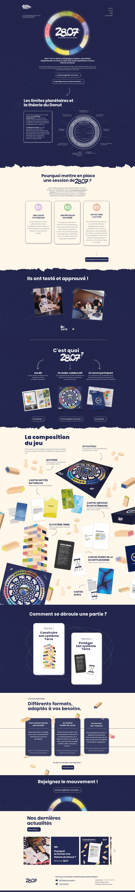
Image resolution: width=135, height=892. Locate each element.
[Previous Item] (21, 850)
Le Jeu (111, 11)
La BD (111, 13)
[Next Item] (114, 850)
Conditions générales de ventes (103, 884)
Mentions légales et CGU (102, 882)
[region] (49, 649)
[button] (68, 75)
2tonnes (52, 192)
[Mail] (56, 880)
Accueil (110, 8)
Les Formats (109, 15)
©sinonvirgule (99, 880)
